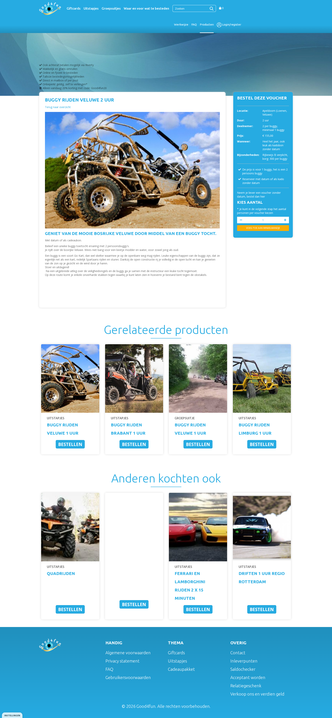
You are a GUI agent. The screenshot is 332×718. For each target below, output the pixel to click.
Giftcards (74, 8)
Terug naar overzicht (58, 107)
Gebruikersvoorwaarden (128, 677)
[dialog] (12, 715)
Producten (207, 24)
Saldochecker (242, 669)
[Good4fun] (50, 8)
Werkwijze (181, 24)
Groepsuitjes (111, 8)
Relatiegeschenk (245, 685)
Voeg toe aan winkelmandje (263, 228)
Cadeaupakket (181, 669)
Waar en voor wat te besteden (146, 8)
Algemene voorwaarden (128, 652)
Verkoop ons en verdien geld (257, 694)
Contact (237, 652)
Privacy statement (122, 660)
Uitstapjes (91, 8)
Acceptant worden (247, 677)
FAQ (194, 24)
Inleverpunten (243, 660)
